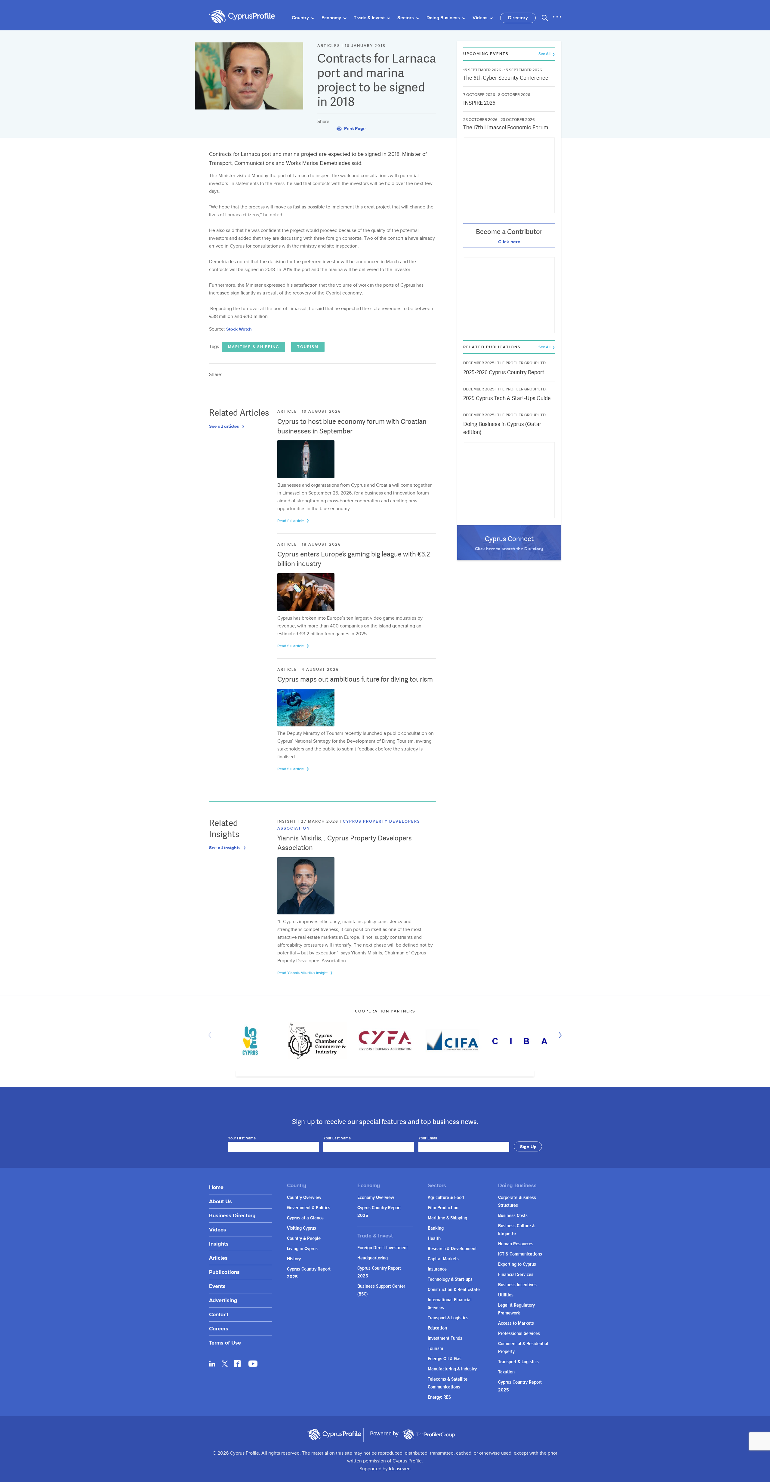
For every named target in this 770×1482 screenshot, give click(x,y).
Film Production (443, 1207)
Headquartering (372, 1258)
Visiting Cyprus (301, 1228)
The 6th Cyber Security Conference (505, 78)
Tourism (308, 346)
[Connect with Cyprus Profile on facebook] (237, 1363)
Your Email (427, 1138)
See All (544, 54)
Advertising (223, 1300)
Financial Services (515, 1274)
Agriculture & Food (446, 1197)
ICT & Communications (520, 1254)
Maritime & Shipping (253, 346)
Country (301, 18)
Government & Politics (308, 1207)
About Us (220, 1201)
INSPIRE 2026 (479, 102)
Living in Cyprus (302, 1248)
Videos (481, 18)
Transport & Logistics (448, 1317)
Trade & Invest (370, 18)
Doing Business (444, 18)
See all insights (225, 847)
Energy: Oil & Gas (444, 1358)
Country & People (304, 1238)
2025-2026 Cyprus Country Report (503, 372)
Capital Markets (443, 1259)
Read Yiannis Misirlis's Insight (302, 973)
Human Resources (515, 1243)
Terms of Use (225, 1342)
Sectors (406, 18)
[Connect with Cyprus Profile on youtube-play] (252, 1365)
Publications (224, 1272)
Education (437, 1328)
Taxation (506, 1372)
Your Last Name (337, 1138)
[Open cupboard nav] (557, 17)
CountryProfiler (428, 1434)
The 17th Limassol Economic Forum (505, 127)
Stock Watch (239, 328)
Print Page (354, 128)
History (294, 1259)
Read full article (291, 521)
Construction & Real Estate (454, 1289)
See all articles (224, 426)
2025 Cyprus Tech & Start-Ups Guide (507, 398)
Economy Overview (375, 1197)
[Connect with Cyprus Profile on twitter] (225, 1363)
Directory (518, 18)
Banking (436, 1228)
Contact (218, 1314)
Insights (219, 1243)
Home (216, 1187)
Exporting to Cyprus (517, 1264)
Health (434, 1238)
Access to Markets (516, 1323)
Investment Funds (445, 1338)
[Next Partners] (558, 1035)
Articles (218, 1258)
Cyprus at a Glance (305, 1218)
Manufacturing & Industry (452, 1369)
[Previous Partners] (211, 1035)
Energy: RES (439, 1397)
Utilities (505, 1295)
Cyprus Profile (242, 16)
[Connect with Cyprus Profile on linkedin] (212, 1363)
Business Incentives (517, 1284)
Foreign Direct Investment (382, 1247)
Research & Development (452, 1248)
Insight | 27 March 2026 (308, 821)
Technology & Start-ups (450, 1279)
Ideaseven (400, 1469)
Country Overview (304, 1197)
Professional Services (519, 1333)
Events (217, 1286)
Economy (332, 18)
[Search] (545, 18)
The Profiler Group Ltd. (522, 363)
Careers (218, 1328)
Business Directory (232, 1215)
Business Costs (513, 1215)
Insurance (437, 1269)
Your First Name (242, 1138)
